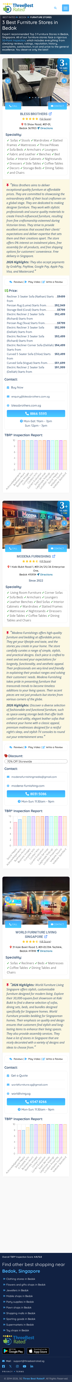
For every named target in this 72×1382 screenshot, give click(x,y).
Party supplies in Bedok (20, 1301)
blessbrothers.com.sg (26, 405)
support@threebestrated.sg (28, 1360)
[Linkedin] (31, 1366)
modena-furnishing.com (27, 786)
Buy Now (17, 387)
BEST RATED (9, 17)
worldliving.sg (20, 1093)
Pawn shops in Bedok (18, 1307)
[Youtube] (24, 1366)
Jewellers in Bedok (17, 1290)
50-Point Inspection (13, 40)
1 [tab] (29, 97)
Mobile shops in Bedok (19, 1296)
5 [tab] (41, 97)
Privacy (7, 1372)
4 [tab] (38, 97)
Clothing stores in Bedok (20, 1279)
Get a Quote (19, 1075)
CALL (14, 106)
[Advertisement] (36, 1217)
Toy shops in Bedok (17, 1330)
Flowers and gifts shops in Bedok (25, 1284)
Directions (46, 128)
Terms (20, 1372)
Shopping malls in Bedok (20, 1313)
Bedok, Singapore (21, 1271)
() (45, 118)
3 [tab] (35, 97)
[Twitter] (10, 1366)
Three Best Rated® (34, 1378)
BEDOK (22, 17)
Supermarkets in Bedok (20, 1324)
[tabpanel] (36, 82)
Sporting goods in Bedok (20, 1319)
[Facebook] (3, 1366)
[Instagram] (17, 1366)
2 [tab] (32, 97)
